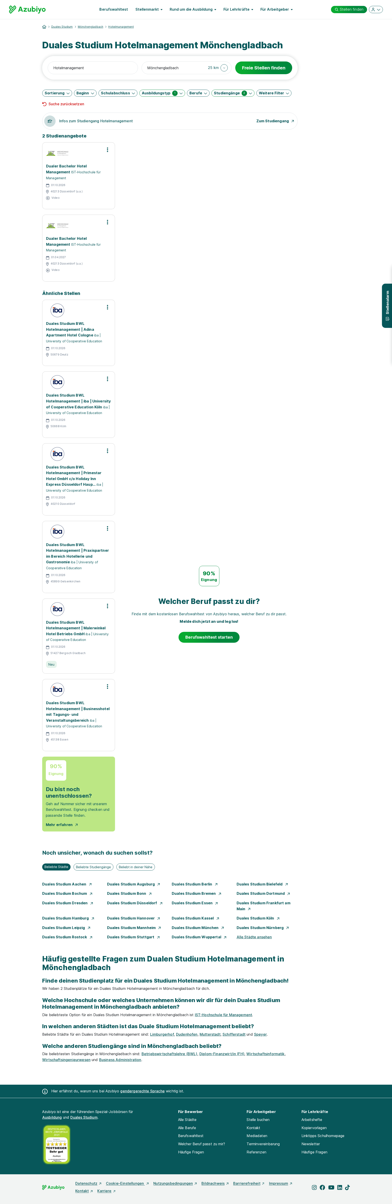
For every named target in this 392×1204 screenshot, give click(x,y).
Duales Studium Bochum (65, 893)
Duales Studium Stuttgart (131, 937)
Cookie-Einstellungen (125, 1183)
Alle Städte (187, 1119)
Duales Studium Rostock (65, 937)
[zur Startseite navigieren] (44, 27)
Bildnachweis (213, 1183)
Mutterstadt (210, 1034)
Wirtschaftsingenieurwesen (66, 1059)
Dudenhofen (187, 1034)
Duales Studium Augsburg (131, 884)
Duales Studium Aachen (64, 884)
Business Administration (120, 1059)
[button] (217, 68)
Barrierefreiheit (246, 1183)
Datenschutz (86, 1183)
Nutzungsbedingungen (173, 1183)
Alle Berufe (187, 1128)
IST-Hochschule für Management (223, 1015)
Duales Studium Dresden (65, 903)
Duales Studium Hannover (131, 918)
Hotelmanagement (121, 26)
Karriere (104, 1191)
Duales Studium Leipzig (64, 927)
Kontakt (253, 1128)
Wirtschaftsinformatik (265, 1054)
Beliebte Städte (56, 867)
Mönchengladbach (90, 26)
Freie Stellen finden (263, 68)
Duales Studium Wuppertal (197, 937)
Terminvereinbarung (263, 1144)
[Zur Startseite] (27, 9)
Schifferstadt (234, 1034)
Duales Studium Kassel (193, 918)
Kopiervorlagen (314, 1128)
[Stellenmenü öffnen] (107, 149)
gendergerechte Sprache (142, 1091)
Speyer (260, 1034)
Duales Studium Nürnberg (261, 927)
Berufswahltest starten (209, 637)
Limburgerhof (162, 1034)
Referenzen (256, 1152)
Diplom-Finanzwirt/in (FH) (221, 1054)
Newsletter (310, 1144)
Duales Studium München (196, 927)
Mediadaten (257, 1135)
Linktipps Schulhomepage (323, 1135)
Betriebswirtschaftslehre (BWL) (169, 1054)
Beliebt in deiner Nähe (135, 867)
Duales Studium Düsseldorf (132, 903)
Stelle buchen (258, 1119)
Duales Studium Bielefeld (260, 884)
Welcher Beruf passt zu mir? (201, 1144)
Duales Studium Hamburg (66, 918)
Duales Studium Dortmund (261, 893)
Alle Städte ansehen (254, 937)
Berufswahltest (113, 9)
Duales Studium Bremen (194, 893)
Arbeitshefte (311, 1119)
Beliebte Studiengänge (93, 867)
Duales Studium (62, 26)
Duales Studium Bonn (127, 893)
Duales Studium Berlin (192, 884)
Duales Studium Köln (256, 918)
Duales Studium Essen (192, 903)
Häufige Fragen (191, 1152)
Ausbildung (52, 1117)
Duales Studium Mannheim (132, 927)
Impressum (278, 1183)
